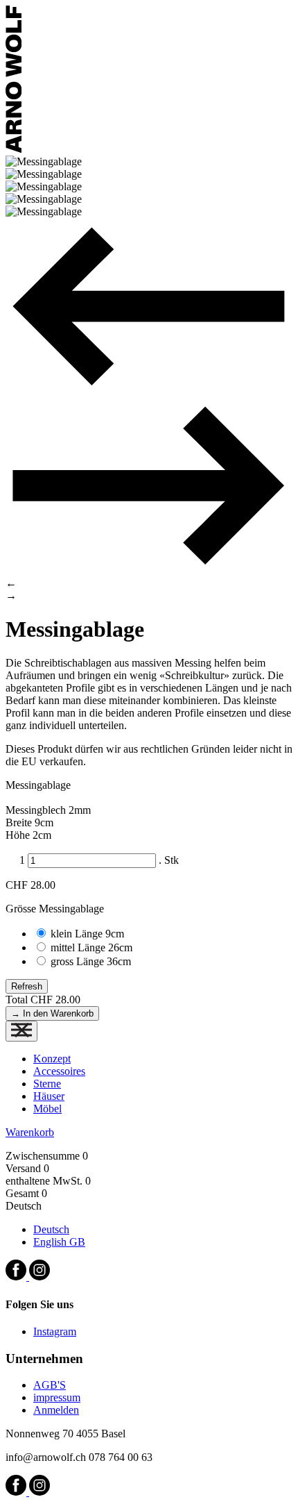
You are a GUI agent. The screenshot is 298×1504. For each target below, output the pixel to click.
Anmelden (56, 1410)
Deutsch (51, 1229)
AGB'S (49, 1385)
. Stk (169, 860)
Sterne (47, 1083)
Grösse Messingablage (55, 908)
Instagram (54, 1331)
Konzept (52, 1058)
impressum (56, 1397)
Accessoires (59, 1071)
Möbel (47, 1108)
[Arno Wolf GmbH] (13, 149)
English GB (59, 1242)
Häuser (48, 1096)
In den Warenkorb (52, 1013)
